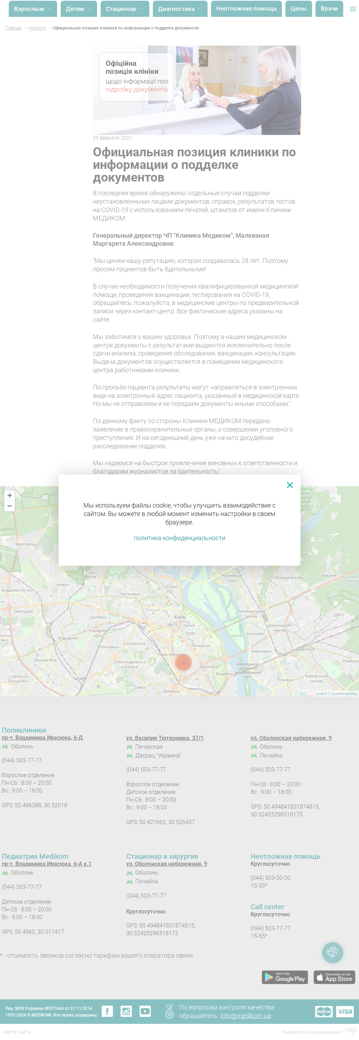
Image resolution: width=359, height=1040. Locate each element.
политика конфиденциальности (179, 538)
